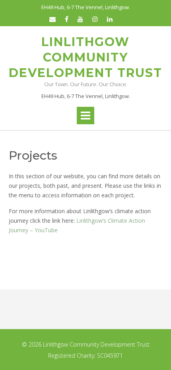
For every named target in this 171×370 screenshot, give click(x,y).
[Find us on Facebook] (66, 19)
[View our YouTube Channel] (80, 19)
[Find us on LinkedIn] (110, 19)
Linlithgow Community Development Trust (85, 57)
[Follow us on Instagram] (95, 19)
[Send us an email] (52, 19)
